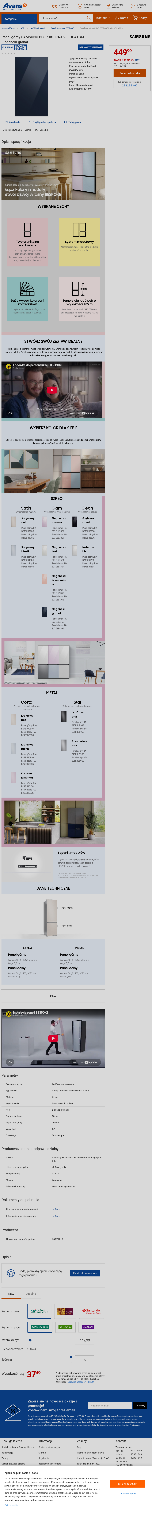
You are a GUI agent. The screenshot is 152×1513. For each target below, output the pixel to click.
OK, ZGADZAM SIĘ (127, 1484)
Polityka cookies (11, 1505)
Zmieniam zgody (127, 1493)
